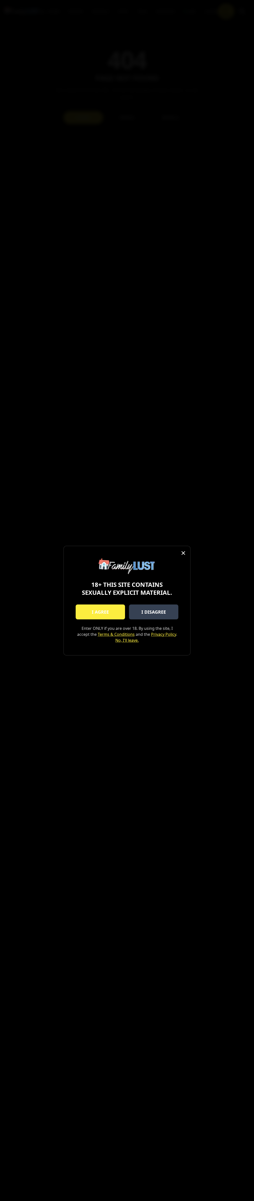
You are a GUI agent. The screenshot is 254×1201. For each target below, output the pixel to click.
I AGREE (100, 612)
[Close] (183, 553)
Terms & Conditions (116, 634)
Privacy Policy (163, 634)
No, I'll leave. (127, 640)
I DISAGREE (153, 612)
